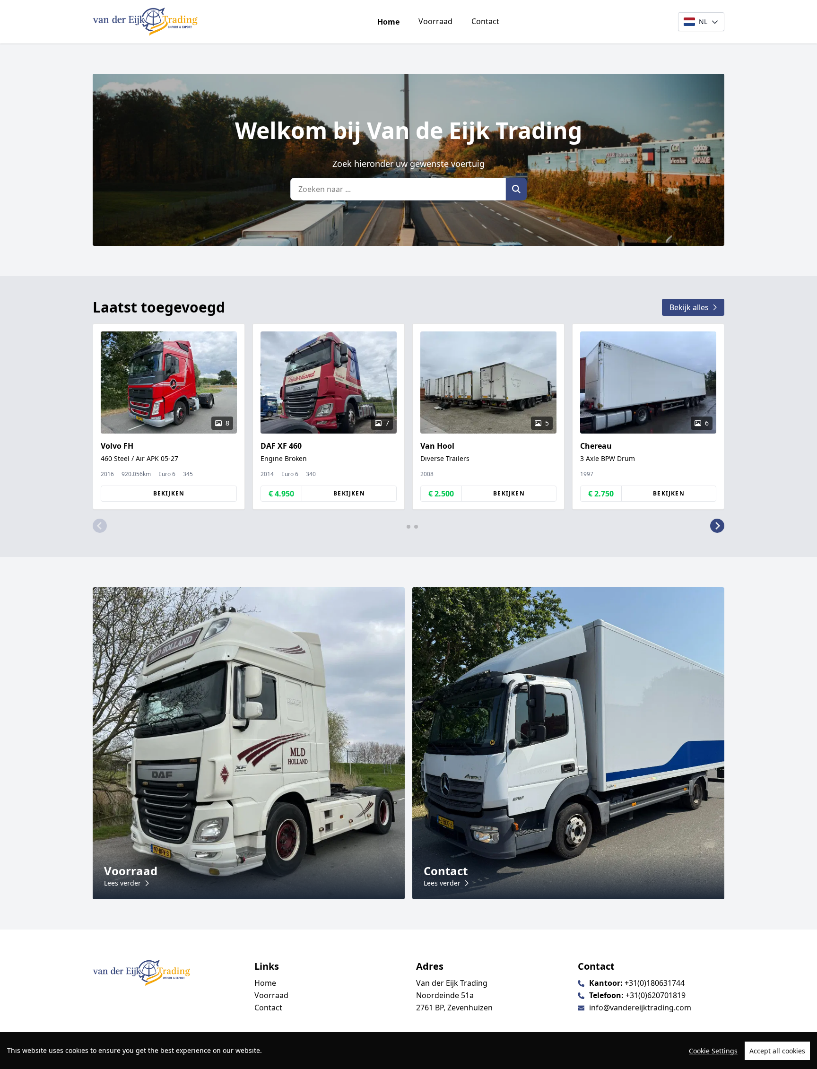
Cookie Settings (713, 1050)
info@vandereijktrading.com (640, 1007)
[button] (100, 525)
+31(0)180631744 (655, 983)
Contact (485, 21)
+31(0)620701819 (656, 995)
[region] (408, 1050)
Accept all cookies (777, 1050)
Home (388, 22)
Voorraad (435, 21)
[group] (169, 416)
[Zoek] (516, 189)
